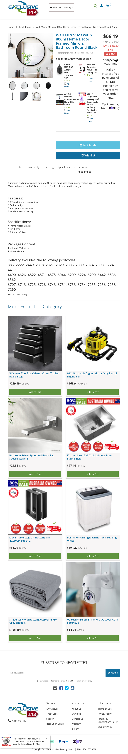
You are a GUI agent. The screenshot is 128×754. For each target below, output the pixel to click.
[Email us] (55, 688)
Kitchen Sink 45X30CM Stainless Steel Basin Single (89, 457)
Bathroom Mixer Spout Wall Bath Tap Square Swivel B (31, 457)
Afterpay (76, 723)
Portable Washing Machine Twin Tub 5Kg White (92, 539)
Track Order (52, 713)
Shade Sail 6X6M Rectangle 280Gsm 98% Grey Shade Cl (33, 621)
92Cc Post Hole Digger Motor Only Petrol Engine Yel (92, 375)
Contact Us (77, 718)
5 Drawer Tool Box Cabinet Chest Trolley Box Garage (34, 375)
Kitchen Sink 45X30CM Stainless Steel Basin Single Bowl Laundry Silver (28, 742)
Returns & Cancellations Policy (108, 720)
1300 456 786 (19, 720)
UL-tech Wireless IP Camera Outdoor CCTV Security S (92, 621)
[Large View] (12, 85)
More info (110, 64)
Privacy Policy (86, 681)
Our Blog (76, 713)
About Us (76, 708)
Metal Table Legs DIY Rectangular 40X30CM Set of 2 (29, 539)
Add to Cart (35, 391)
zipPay (75, 728)
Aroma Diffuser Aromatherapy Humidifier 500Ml (71, 99)
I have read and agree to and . (65, 681)
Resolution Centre (55, 723)
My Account (52, 708)
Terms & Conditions (68, 681)
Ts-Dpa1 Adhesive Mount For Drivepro (92, 68)
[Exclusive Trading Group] (25, 8)
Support (50, 718)
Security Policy (105, 726)
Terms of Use (105, 708)
